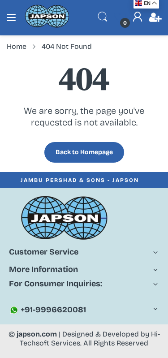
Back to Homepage (84, 152)
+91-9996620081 (52, 310)
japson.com (37, 334)
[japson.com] (47, 26)
